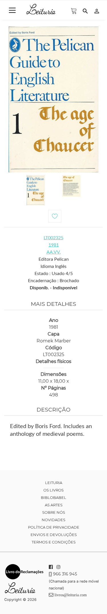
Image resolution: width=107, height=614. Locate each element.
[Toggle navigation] (12, 10)
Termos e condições (54, 542)
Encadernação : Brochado (53, 280)
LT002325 (53, 238)
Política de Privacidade (53, 527)
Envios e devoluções (54, 534)
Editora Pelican (54, 259)
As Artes (53, 505)
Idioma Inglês (53, 266)
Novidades (53, 519)
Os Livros (53, 490)
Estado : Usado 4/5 (54, 273)
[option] (53, 99)
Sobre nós (53, 512)
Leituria (53, 482)
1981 (54, 245)
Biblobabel (53, 497)
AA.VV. (54, 252)
